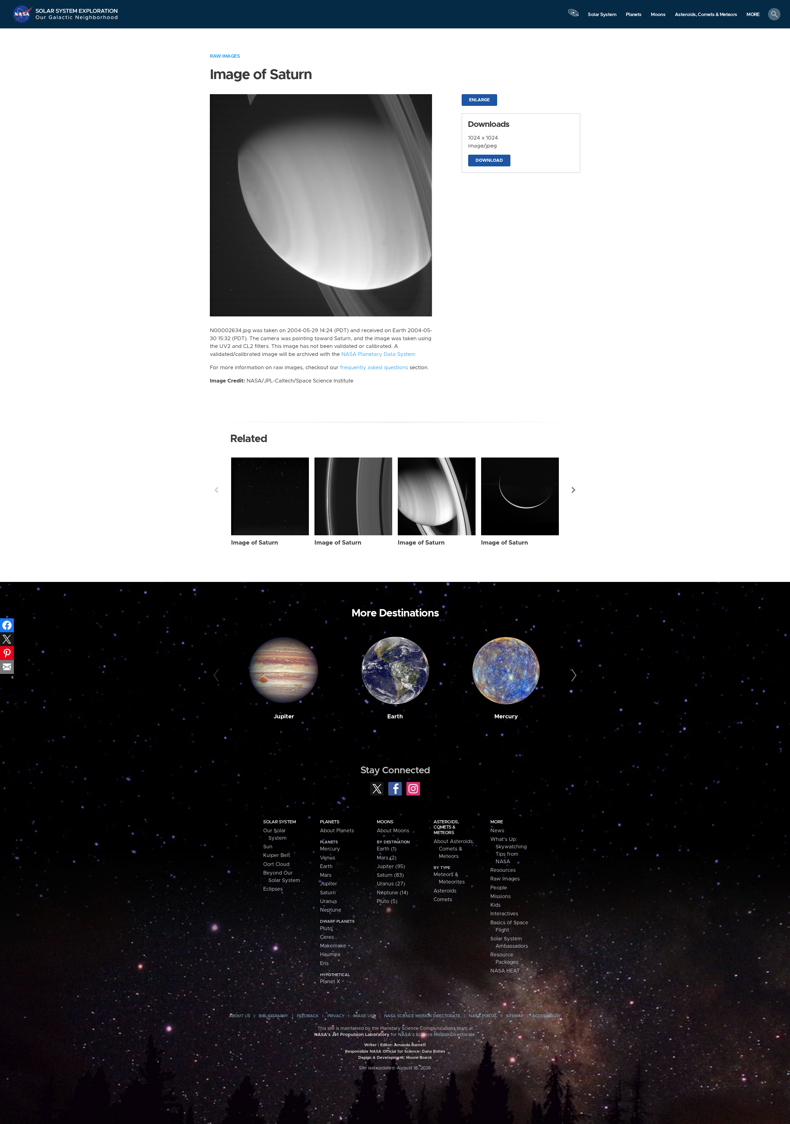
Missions (500, 896)
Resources (503, 870)
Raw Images (225, 56)
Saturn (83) (390, 875)
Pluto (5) (387, 901)
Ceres (327, 937)
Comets (443, 899)
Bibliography (273, 1016)
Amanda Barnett (410, 1045)
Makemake (333, 945)
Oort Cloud (276, 864)
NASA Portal (483, 1016)
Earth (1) (387, 848)
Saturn (328, 892)
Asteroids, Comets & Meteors (446, 827)
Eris (324, 963)
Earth (395, 717)
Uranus (328, 901)
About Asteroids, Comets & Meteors (454, 849)
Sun (267, 846)
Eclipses (273, 889)
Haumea (330, 954)
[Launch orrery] (573, 15)
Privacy (336, 1016)
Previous (216, 490)
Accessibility (546, 1016)
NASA (23, 13)
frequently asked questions (374, 367)
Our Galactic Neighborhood (76, 18)
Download (489, 160)
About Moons (393, 830)
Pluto (326, 928)
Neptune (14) (392, 892)
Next (573, 490)
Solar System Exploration (76, 9)
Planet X (330, 981)
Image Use (364, 1016)
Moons (385, 822)
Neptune (330, 910)
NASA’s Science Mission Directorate (436, 1035)
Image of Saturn (254, 543)
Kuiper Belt (276, 855)
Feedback (307, 1016)
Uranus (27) (391, 883)
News (497, 830)
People (498, 887)
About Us (239, 1016)
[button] (753, 14)
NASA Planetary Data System (378, 354)
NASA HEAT (505, 970)
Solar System (279, 822)
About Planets (337, 830)
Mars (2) (387, 857)
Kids (495, 905)
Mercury (506, 717)
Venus (327, 857)
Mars (325, 875)
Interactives (504, 913)
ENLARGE (479, 100)
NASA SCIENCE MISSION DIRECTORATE (422, 1016)
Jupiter (284, 717)
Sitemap (514, 1016)
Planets (329, 822)
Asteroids (445, 890)
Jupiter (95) (391, 866)
